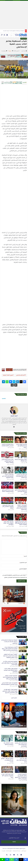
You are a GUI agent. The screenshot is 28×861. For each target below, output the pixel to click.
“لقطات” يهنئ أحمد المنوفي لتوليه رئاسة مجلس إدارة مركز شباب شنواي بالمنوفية (10, 656)
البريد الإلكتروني (23, 562)
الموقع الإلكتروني (23, 568)
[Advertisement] (14, 15)
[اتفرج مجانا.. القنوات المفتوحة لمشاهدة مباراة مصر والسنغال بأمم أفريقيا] (21, 500)
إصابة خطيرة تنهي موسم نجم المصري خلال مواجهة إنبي (21, 745)
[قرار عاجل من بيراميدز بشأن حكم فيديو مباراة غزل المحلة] (21, 470)
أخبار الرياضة (23, 38)
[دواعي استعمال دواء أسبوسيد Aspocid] (7, 738)
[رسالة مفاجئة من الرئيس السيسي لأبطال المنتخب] (7, 439)
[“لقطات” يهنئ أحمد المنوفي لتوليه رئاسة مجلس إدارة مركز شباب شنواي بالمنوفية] (23, 656)
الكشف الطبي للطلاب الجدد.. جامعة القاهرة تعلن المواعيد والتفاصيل (10, 670)
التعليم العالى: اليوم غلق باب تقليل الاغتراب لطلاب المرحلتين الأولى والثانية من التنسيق (9, 691)
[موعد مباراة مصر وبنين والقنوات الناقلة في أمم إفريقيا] (7, 500)
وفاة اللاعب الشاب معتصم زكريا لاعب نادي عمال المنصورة (7, 476)
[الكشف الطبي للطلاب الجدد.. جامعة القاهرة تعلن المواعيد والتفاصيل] (23, 671)
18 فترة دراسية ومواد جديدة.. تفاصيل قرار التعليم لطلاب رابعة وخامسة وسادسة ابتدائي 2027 (9, 649)
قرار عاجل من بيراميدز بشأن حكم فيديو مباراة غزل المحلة (21, 476)
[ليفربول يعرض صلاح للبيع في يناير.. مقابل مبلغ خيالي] (7, 517)
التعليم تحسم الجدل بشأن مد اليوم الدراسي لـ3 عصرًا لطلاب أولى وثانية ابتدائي (9, 663)
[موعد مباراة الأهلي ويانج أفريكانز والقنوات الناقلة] (7, 485)
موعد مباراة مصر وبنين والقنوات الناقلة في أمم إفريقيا (7, 507)
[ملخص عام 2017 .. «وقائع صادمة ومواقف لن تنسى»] (7, 753)
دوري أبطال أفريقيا (8, 375)
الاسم (25, 556)
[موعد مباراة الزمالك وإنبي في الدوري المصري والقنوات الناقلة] (7, 454)
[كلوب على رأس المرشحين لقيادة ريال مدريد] (21, 753)
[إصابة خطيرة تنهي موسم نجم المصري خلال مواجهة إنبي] (21, 738)
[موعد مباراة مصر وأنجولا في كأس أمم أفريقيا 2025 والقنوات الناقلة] (21, 517)
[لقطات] (21, 35)
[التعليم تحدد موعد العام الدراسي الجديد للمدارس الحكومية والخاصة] (23, 685)
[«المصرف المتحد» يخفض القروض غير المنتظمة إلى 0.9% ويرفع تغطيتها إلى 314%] (23, 678)
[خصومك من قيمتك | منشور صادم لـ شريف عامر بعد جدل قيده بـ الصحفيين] (23, 642)
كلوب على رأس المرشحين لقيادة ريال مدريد (22, 760)
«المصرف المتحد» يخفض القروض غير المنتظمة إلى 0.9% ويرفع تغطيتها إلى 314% (10, 677)
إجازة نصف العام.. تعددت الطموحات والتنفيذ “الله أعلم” (7, 776)
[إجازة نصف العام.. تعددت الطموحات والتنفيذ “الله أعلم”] (7, 769)
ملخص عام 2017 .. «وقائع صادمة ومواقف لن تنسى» (7, 760)
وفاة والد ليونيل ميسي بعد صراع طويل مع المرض (21, 446)
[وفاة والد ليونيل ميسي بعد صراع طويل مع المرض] (21, 439)
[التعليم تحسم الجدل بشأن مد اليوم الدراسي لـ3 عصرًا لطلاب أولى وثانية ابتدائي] (23, 663)
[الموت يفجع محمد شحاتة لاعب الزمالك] (21, 454)
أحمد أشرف (14, 416)
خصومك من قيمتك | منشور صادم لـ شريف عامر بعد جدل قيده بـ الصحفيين (9, 642)
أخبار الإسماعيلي (20, 375)
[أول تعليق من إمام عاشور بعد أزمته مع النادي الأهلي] (21, 485)
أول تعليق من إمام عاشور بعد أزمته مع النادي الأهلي (21, 491)
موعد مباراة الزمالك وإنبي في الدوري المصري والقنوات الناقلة (7, 461)
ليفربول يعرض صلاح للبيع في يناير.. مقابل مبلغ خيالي (8, 523)
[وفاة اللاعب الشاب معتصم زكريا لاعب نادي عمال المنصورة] (7, 470)
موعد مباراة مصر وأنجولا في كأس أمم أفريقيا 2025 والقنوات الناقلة (21, 523)
